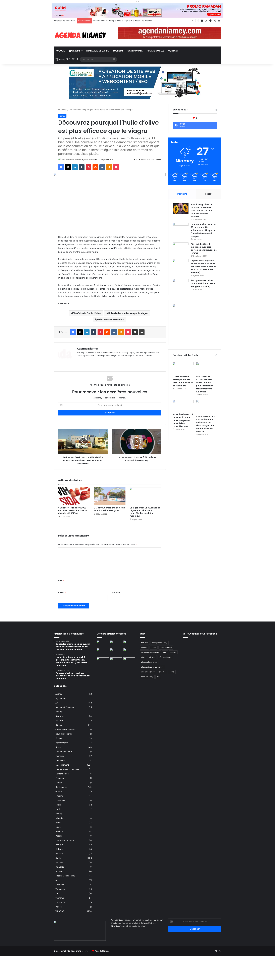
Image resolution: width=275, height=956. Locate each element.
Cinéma (58, 725)
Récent (208, 193)
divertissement (166, 647)
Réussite (59, 853)
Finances (59, 778)
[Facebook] (61, 167)
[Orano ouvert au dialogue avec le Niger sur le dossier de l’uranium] (183, 368)
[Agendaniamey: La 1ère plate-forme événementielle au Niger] (80, 35)
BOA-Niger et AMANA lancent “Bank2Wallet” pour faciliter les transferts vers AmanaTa (204, 384)
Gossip (58, 791)
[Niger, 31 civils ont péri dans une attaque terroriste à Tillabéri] (129, 651)
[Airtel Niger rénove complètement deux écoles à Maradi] (129, 660)
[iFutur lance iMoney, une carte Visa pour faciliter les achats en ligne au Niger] (103, 643)
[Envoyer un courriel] (96, 159)
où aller (152, 657)
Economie (59, 756)
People (58, 836)
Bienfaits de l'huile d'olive (87, 313)
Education (60, 760)
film (164, 652)
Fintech (58, 782)
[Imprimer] (142, 332)
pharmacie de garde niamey (152, 667)
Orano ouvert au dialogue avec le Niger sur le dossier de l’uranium (183, 381)
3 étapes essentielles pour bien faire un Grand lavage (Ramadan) (203, 283)
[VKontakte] (102, 167)
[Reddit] (95, 167)
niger (143, 657)
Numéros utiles (155, 51)
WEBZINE (75, 51)
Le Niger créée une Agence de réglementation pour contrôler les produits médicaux (145, 511)
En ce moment (62, 765)
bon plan (144, 643)
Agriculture (60, 698)
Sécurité (59, 862)
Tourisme (118, 51)
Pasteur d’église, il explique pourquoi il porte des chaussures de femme (204, 248)
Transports (60, 902)
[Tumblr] (82, 167)
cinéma (144, 647)
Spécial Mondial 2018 (65, 876)
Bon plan (59, 720)
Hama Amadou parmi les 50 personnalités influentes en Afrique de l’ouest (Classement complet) (204, 230)
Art (56, 703)
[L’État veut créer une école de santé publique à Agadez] (109, 496)
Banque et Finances (64, 707)
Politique (59, 845)
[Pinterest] (88, 167)
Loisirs (58, 805)
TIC (57, 893)
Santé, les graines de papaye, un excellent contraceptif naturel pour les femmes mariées (202, 210)
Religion (59, 849)
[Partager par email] (135, 332)
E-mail (62, 592)
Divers (58, 747)
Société (58, 871)
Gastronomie (135, 51)
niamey (173, 652)
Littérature (60, 800)
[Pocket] (116, 167)
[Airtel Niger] (137, 10)
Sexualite (59, 867)
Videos (58, 907)
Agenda (58, 694)
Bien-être (59, 716)
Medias (58, 813)
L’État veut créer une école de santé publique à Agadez (109, 509)
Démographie (61, 743)
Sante (71, 109)
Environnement (62, 774)
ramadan (162, 672)
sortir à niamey (147, 677)
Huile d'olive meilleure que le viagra (128, 313)
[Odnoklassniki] (109, 167)
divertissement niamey (150, 652)
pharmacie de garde (149, 662)
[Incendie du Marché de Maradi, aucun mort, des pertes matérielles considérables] (183, 406)
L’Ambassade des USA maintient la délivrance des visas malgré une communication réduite (205, 424)
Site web (116, 592)
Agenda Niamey (88, 159)
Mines (58, 822)
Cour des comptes (63, 734)
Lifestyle (59, 796)
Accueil (60, 51)
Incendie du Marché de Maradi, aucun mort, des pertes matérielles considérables (183, 420)
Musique (59, 831)
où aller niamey (165, 657)
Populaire (182, 193)
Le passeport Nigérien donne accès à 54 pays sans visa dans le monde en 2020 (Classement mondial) (203, 266)
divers (153, 647)
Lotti (57, 809)
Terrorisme (60, 889)
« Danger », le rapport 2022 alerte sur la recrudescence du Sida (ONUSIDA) (72, 510)
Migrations (60, 818)
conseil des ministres (65, 729)
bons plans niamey (159, 643)
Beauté (58, 711)
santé (172, 672)
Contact (173, 51)
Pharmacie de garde (97, 51)
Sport (57, 880)
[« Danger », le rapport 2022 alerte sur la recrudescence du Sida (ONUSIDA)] (74, 496)
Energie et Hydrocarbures (67, 769)
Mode (58, 827)
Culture (58, 738)
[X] (68, 167)
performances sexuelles (110, 319)
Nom (61, 580)
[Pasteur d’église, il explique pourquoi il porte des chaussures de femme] (180, 248)
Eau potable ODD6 (63, 751)
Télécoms (59, 884)
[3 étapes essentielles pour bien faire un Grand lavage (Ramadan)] (180, 285)
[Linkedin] (75, 167)
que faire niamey (148, 672)
